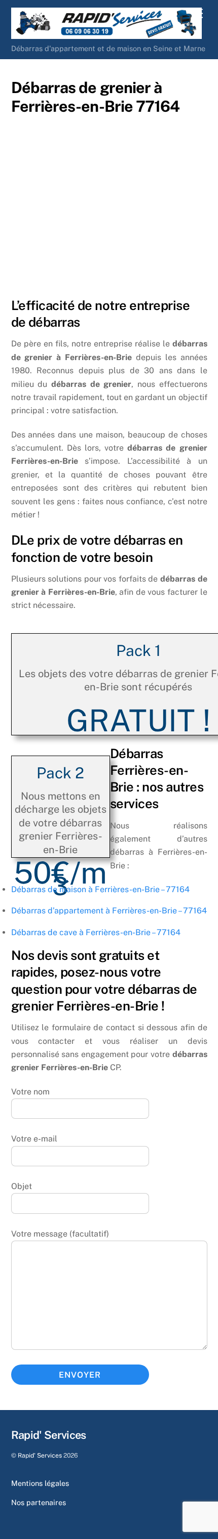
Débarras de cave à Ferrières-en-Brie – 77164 (95, 932)
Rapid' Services (40, 1455)
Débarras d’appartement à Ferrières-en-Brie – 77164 (109, 910)
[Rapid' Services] (106, 34)
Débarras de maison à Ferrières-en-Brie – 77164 (100, 889)
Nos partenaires (38, 1502)
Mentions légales (40, 1483)
